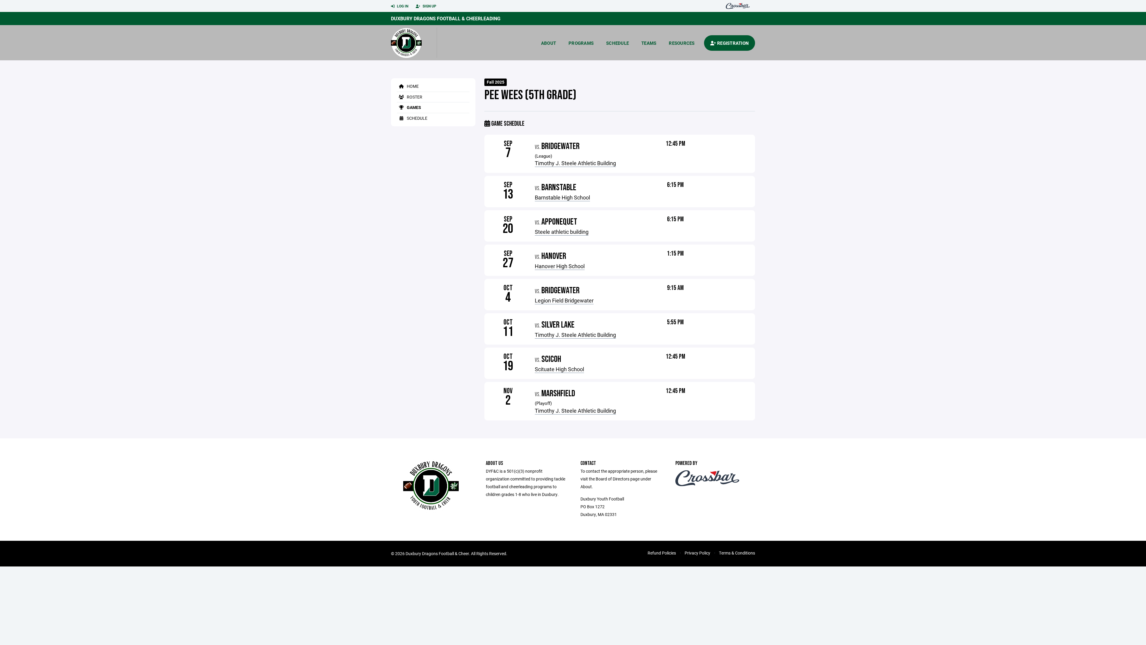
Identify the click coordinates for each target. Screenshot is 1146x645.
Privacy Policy (697, 553)
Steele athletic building (562, 231)
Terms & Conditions (737, 553)
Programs (581, 43)
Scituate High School (559, 369)
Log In (402, 6)
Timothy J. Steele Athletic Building (575, 163)
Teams (648, 43)
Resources (681, 43)
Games (413, 107)
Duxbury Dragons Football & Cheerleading (445, 18)
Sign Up (429, 6)
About (548, 43)
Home (412, 86)
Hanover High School (560, 266)
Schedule (617, 43)
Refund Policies (662, 553)
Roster (414, 97)
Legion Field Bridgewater (564, 300)
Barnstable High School (562, 197)
